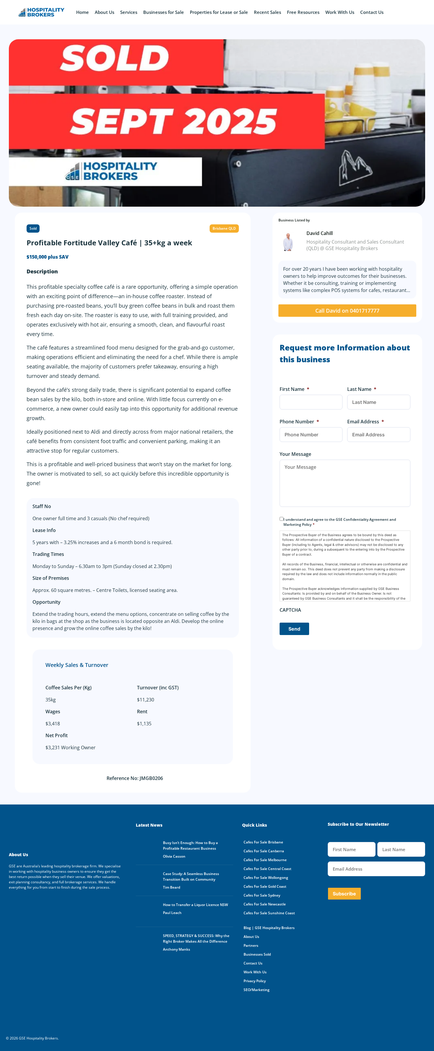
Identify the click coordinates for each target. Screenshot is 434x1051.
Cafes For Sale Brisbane (263, 842)
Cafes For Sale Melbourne (265, 859)
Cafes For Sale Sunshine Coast (269, 912)
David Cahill (319, 233)
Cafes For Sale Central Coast (267, 868)
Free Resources (303, 12)
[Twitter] (48, 903)
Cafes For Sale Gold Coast (265, 886)
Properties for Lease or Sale (219, 12)
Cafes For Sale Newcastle (265, 904)
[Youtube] (32, 903)
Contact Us (372, 12)
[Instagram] (65, 903)
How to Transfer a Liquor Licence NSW (195, 904)
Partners (251, 945)
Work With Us (339, 12)
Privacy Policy (255, 980)
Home (82, 12)
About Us (104, 12)
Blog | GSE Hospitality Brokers (269, 927)
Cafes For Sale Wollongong (266, 877)
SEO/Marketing (257, 989)
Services (128, 12)
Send (294, 629)
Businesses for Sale (163, 12)
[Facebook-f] (16, 903)
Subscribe (344, 894)
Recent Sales (267, 12)
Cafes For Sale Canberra (264, 850)
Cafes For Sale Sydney (262, 895)
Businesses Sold (257, 954)
